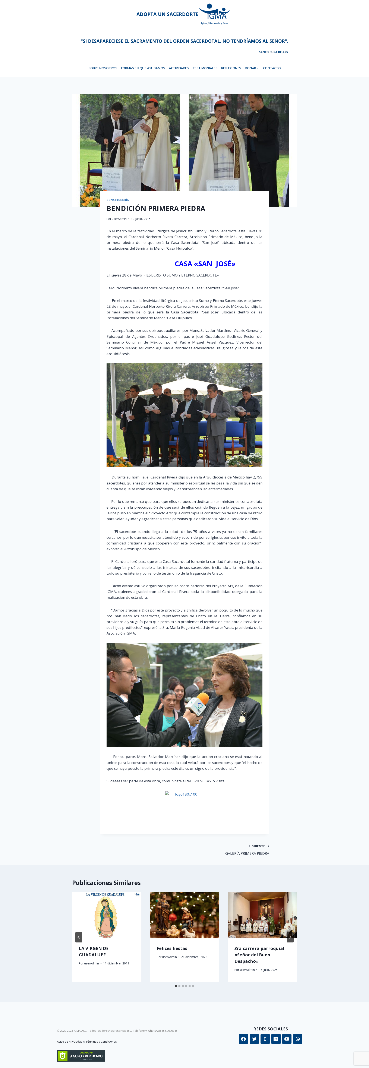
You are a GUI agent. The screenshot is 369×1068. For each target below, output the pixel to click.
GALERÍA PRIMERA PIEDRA (247, 850)
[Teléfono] (265, 1039)
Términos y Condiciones (101, 1041)
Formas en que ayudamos (143, 68)
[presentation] (106, 915)
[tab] (176, 986)
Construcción (118, 200)
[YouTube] (286, 1039)
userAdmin (119, 219)
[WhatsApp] (297, 1039)
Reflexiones (231, 68)
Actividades (179, 68)
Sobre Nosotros (102, 68)
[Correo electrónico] (276, 1039)
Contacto (272, 68)
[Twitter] (254, 1039)
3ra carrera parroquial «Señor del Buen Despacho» (259, 954)
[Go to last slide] (78, 937)
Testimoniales (205, 68)
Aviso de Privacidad (69, 1041)
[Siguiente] (290, 937)
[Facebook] (243, 1039)
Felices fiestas (172, 948)
